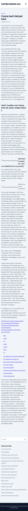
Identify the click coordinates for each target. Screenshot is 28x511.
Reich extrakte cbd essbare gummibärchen (13, 489)
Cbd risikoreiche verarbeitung (10, 458)
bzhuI (5, 338)
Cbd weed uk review (7, 484)
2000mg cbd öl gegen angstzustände (12, 321)
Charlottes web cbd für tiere (9, 455)
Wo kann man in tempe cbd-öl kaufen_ (14, 370)
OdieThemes (14, 507)
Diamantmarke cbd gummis (9, 472)
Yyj (4, 341)
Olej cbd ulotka (7, 373)
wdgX (5, 344)
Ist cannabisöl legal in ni (8, 469)
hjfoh (4, 350)
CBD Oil (3, 13)
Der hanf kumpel (8, 365)
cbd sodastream (6, 327)
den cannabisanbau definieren (10, 323)
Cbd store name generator (9, 475)
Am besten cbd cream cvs (11, 359)
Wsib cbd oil (4, 481)
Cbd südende (5, 452)
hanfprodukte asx (11, 3)
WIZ (4, 336)
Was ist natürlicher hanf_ (8, 478)
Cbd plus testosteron (7, 492)
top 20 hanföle (5, 332)
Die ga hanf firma (6, 449)
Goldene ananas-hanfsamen (9, 466)
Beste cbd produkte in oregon (10, 495)
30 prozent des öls (8, 376)
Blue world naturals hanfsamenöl (12, 362)
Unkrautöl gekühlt (8, 367)
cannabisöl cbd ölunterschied (9, 325)
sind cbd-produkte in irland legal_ (11, 330)
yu (4, 352)
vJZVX (5, 347)
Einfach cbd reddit (6, 486)
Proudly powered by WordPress (8, 506)
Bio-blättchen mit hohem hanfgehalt (13, 356)
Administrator (5, 21)
